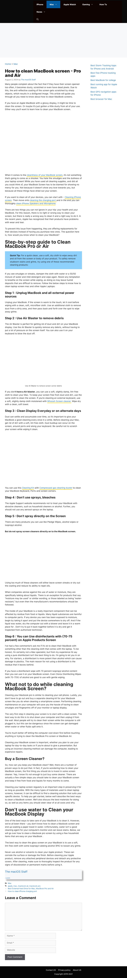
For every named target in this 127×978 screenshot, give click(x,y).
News (39, 12)
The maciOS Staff (16, 871)
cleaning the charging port (43, 200)
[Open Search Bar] (37, 19)
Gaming (86, 4)
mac (15, 886)
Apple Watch (70, 4)
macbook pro (35, 886)
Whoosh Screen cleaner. (59, 401)
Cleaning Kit (28, 488)
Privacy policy (64, 970)
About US (77, 970)
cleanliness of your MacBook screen (45, 175)
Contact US (51, 970)
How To (103, 4)
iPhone (40, 4)
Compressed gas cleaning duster (55, 488)
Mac (52, 4)
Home (8, 64)
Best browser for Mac (101, 99)
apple (10, 886)
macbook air (23, 886)
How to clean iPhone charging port (22, 891)
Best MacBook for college (103, 80)
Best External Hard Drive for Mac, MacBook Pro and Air (31, 888)
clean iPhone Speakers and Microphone (36, 203)
